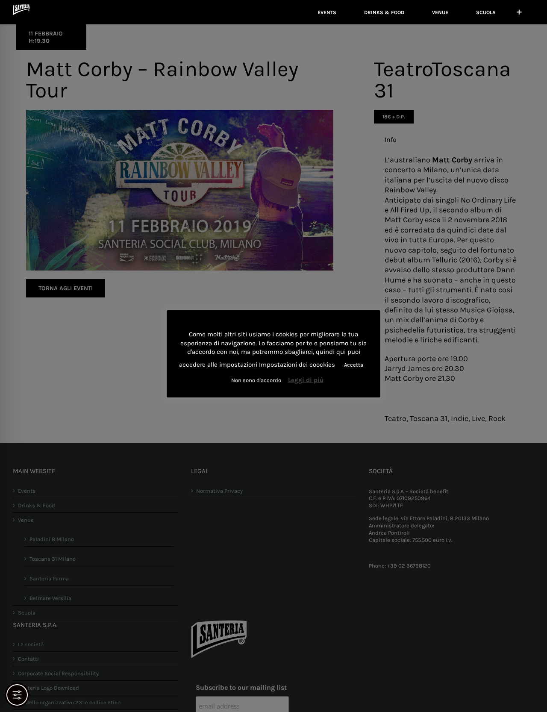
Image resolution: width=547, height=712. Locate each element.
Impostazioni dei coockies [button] (297, 364)
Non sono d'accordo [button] (256, 380)
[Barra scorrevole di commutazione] (519, 12)
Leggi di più (305, 380)
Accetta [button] (353, 365)
